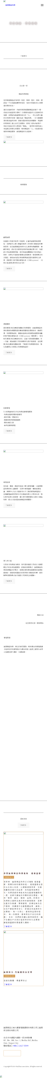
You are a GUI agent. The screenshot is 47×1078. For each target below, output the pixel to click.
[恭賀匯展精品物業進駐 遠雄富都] (23, 852)
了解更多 (23, 56)
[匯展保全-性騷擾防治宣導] (23, 951)
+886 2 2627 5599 (20, 1045)
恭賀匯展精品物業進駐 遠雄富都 (22, 873)
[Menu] (42, 5)
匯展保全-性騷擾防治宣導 (18, 972)
